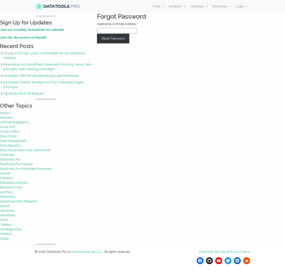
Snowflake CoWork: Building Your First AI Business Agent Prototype (43, 84)
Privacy (233, 252)
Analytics (6, 117)
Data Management (13, 141)
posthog (6, 192)
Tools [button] (157, 6)
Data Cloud (8, 136)
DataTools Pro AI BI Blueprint (23, 93)
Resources (220, 6)
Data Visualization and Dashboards (25, 150)
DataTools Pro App (212, 252)
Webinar (6, 234)
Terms (245, 252)
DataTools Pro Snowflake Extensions (26, 169)
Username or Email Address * (117, 24)
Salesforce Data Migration (18, 201)
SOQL (4, 220)
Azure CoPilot (10, 131)
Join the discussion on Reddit (23, 37)
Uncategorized (10, 229)
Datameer (7, 155)
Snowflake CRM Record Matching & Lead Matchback (41, 76)
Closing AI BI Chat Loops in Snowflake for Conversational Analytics (44, 55)
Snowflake (7, 215)
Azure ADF (8, 127)
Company (197, 6)
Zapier (4, 238)
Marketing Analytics (14, 183)
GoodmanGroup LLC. (87, 252)
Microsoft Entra (11, 187)
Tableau (5, 224)
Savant (5, 206)
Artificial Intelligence (14, 122)
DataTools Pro (10, 159)
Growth (5, 173)
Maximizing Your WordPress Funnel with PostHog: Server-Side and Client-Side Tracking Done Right (47, 67)
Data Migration (10, 145)
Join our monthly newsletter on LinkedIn (32, 30)
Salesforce (7, 196)
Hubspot (6, 178)
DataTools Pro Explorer (16, 164)
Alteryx (5, 113)
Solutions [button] (175, 6)
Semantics (7, 210)
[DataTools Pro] (58, 6)
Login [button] (240, 6)
